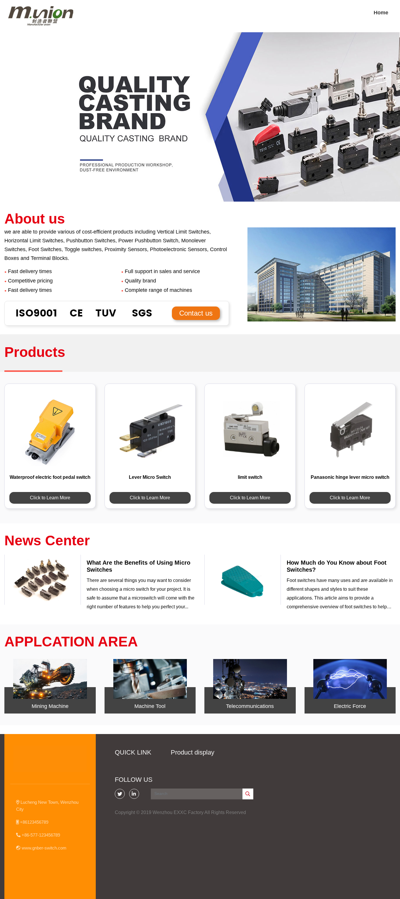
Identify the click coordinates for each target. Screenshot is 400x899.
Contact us (196, 313)
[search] (247, 794)
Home (381, 13)
